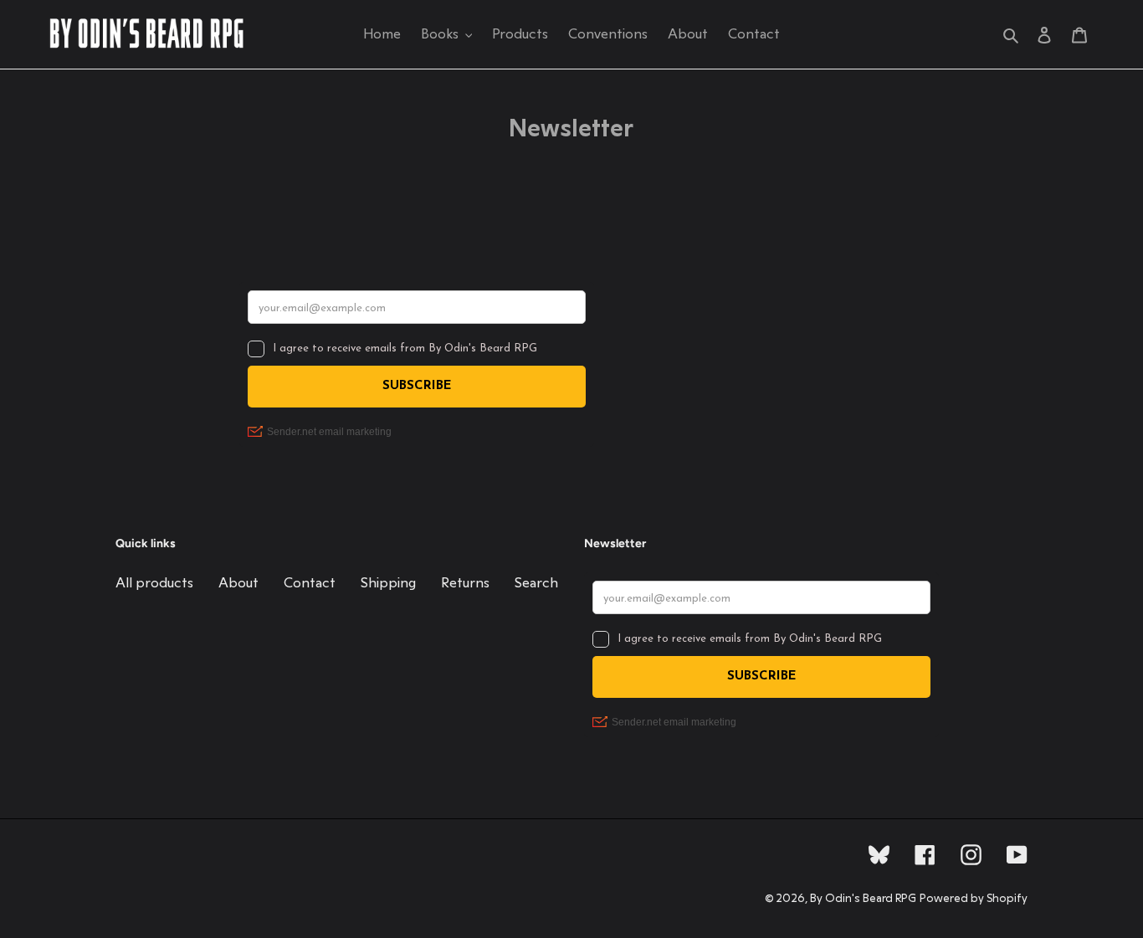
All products (154, 583)
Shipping (388, 583)
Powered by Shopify (974, 899)
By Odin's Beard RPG (863, 899)
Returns (465, 583)
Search (536, 583)
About (238, 583)
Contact (310, 583)
